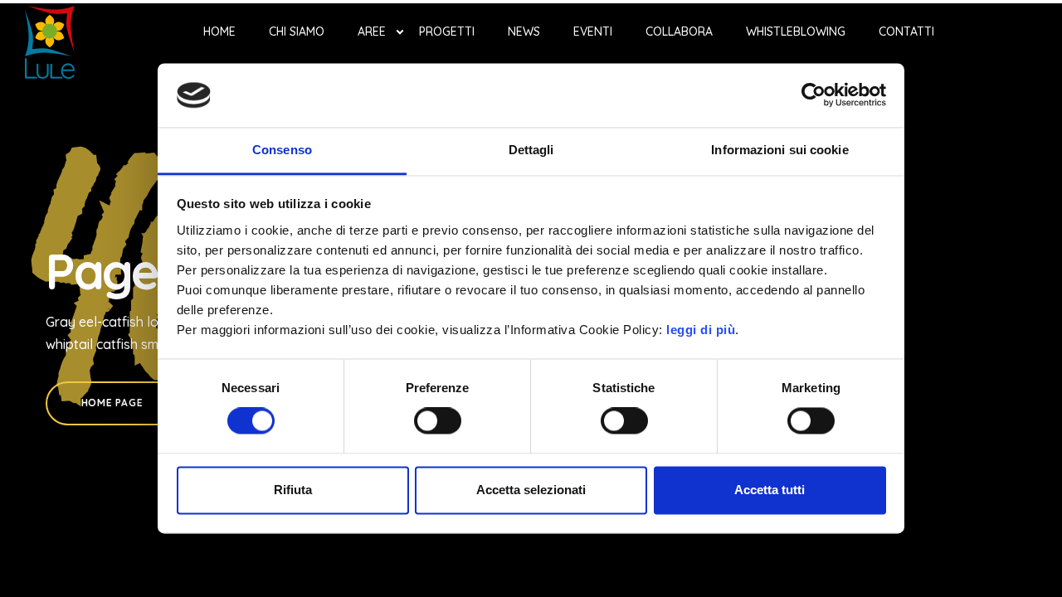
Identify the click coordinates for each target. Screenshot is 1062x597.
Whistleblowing (795, 31)
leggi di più (700, 330)
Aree (372, 31)
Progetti (447, 31)
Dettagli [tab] (531, 150)
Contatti (906, 31)
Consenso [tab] (282, 150)
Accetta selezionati (531, 490)
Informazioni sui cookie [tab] (779, 150)
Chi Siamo (296, 31)
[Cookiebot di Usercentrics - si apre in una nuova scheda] (813, 95)
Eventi (592, 31)
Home (219, 31)
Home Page (112, 402)
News (524, 31)
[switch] (437, 421)
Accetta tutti (769, 490)
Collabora (679, 31)
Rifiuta (293, 490)
